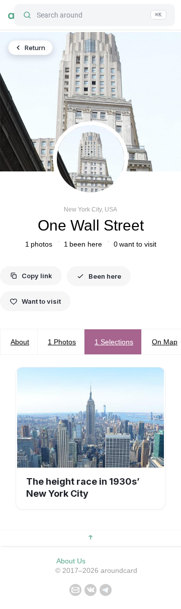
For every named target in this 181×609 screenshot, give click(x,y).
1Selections (114, 342)
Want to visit (41, 301)
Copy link (37, 276)
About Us (70, 560)
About (20, 342)
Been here (104, 276)
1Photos (62, 342)
